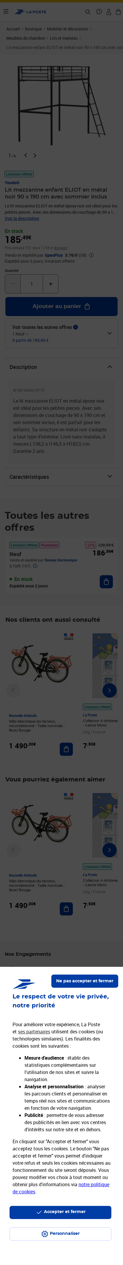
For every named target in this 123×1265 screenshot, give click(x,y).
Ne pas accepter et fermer (84, 981)
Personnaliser (65, 1234)
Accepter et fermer (65, 1212)
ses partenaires (34, 1031)
